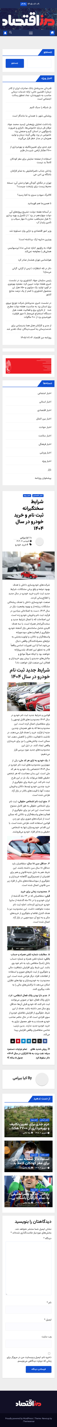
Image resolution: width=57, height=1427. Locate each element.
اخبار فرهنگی (45, 444)
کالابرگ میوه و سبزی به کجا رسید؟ (34, 195)
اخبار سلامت (44, 436)
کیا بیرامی (24, 537)
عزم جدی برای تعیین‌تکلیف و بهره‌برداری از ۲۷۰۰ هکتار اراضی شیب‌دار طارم (30, 149)
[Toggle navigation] (30, 33)
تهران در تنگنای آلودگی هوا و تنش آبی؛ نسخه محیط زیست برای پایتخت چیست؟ (29, 185)
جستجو (48, 52)
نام (49, 1303)
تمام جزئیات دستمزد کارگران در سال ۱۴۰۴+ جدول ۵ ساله (17, 1053)
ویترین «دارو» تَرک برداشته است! (35, 240)
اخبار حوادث (45, 427)
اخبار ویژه (46, 461)
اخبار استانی (45, 402)
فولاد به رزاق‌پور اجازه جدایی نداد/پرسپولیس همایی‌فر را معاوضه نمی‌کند (29, 250)
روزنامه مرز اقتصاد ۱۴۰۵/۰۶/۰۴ (36, 338)
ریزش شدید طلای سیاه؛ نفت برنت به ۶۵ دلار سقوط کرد (39, 1053)
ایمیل (47, 1320)
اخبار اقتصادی (44, 410)
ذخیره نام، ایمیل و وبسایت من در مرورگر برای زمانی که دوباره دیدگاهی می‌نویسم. (29, 1359)
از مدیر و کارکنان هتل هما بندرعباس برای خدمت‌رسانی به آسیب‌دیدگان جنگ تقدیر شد (29, 327)
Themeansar (29, 1421)
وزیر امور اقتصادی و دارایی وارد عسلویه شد (30, 231)
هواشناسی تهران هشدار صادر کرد (34, 260)
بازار (49, 470)
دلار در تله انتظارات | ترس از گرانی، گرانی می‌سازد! (31, 270)
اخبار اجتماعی (44, 393)
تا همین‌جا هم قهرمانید (39, 204)
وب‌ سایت (46, 1337)
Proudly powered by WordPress (19, 1418)
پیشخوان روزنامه (43, 478)
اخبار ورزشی (45, 453)
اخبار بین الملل (43, 419)
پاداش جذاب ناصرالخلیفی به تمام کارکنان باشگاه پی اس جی (30, 173)
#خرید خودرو (21, 545)
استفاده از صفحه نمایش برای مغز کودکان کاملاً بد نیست (30, 161)
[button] (10, 33)
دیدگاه (47, 1238)
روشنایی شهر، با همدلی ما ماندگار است (31, 116)
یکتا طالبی (26, 1133)
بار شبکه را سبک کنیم (40, 107)
